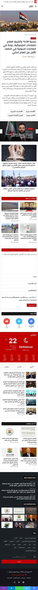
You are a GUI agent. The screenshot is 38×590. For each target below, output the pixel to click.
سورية (28, 547)
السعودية (12, 541)
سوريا (34, 547)
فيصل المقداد (22, 547)
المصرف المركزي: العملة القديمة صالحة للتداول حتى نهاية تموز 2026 (29, 440)
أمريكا (21, 538)
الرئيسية (32, 34)
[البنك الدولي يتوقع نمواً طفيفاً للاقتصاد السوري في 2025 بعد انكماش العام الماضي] (31, 402)
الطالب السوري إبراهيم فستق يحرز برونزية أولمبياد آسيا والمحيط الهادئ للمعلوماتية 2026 (28, 237)
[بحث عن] (36, 7)
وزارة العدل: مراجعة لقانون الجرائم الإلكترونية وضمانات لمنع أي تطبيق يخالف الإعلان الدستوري (19, 136)
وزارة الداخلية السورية (31, 550)
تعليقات (6, 367)
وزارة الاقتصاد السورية (15, 115)
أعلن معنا (9, 577)
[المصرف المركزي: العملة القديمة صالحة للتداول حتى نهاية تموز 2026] (28, 431)
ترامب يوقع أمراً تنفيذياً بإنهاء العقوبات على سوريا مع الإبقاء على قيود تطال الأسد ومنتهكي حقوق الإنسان (14, 375)
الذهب (17, 541)
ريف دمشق (7, 544)
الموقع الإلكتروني (32, 290)
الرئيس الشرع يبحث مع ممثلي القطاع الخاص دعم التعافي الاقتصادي (28, 215)
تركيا (34, 544)
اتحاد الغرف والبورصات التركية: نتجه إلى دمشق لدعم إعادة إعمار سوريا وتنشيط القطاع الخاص (14, 393)
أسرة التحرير (16, 577)
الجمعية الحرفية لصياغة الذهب (29, 541)
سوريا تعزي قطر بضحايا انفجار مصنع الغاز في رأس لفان (10, 439)
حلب (30, 544)
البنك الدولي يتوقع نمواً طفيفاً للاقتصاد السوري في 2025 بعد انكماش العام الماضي (13, 402)
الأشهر (32, 367)
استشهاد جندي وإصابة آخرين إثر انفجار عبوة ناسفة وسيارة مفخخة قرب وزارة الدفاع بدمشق (10, 237)
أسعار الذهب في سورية (30, 538)
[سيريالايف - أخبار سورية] (30, 6)
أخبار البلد (26, 34)
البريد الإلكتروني (32, 283)
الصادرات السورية (16, 111)
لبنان (15, 547)
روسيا (14, 544)
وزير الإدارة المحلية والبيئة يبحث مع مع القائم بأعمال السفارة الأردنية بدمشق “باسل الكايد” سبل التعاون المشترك (14, 384)
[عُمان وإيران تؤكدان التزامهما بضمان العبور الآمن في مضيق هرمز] (31, 511)
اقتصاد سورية (30, 111)
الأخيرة (19, 367)
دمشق (19, 544)
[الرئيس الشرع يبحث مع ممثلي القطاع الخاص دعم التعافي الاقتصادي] (28, 206)
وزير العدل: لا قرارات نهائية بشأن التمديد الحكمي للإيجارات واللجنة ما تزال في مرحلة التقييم (14, 411)
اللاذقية (5, 541)
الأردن (15, 538)
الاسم (35, 276)
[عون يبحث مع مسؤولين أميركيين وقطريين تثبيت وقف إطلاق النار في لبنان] (28, 452)
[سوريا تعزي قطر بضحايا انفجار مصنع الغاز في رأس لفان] (9, 431)
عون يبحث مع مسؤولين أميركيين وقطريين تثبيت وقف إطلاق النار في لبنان (28, 461)
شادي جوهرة (30, 115)
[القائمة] (2, 7)
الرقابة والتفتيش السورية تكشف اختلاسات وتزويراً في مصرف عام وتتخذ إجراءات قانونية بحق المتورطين (10, 216)
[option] (19, 131)
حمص (24, 544)
